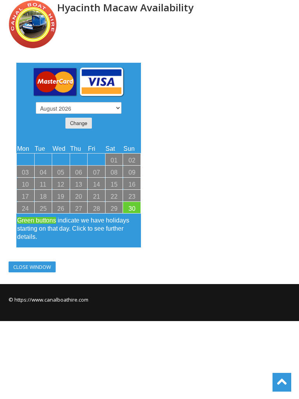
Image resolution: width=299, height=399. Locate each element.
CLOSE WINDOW (32, 266)
